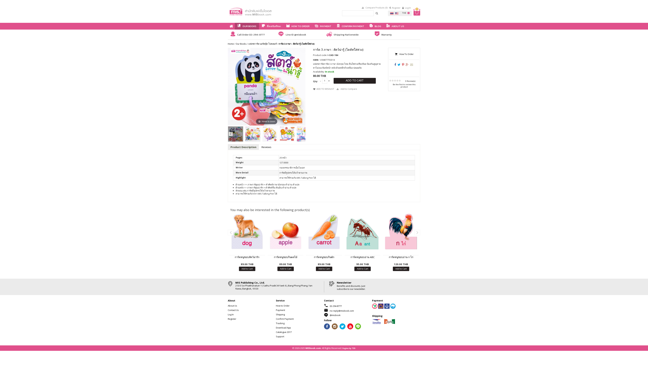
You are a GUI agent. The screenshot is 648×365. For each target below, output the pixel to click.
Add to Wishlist (325, 88)
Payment (280, 310)
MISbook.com (313, 348)
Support (280, 336)
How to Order (283, 305)
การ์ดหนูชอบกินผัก (324, 257)
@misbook (335, 315)
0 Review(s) (410, 81)
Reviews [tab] (266, 147)
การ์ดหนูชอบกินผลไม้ (285, 257)
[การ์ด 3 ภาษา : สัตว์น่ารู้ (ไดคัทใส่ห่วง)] (235, 134)
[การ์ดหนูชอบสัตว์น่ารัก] (247, 231)
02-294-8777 (336, 306)
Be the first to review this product (404, 85)
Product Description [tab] (243, 147)
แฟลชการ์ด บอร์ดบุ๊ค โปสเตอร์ (262, 43)
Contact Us (233, 310)
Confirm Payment (285, 318)
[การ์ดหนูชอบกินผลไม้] (285, 231)
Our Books (241, 43)
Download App (283, 327)
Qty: (315, 81)
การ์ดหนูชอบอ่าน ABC (362, 257)
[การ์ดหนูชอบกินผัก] (324, 231)
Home (231, 43)
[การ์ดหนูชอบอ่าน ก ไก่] (401, 231)
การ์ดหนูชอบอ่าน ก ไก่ (401, 257)
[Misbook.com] (260, 11)
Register (396, 7)
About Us (232, 305)
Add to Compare (349, 88)
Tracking (280, 323)
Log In (408, 7)
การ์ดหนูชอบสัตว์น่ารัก (247, 257)
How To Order (406, 54)
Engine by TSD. (349, 348)
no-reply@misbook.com (342, 310)
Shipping (280, 314)
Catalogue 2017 (284, 332)
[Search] (377, 13)
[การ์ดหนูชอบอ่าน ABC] (362, 231)
